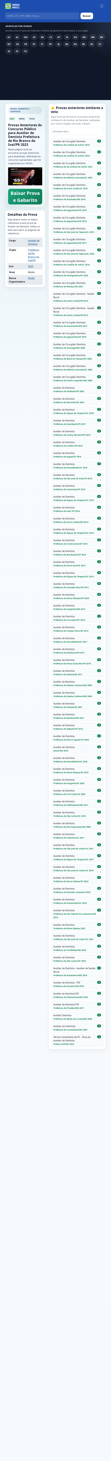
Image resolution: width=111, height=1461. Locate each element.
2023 (30, 266)
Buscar (87, 16)
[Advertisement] (55, 78)
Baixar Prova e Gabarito (25, 196)
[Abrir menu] (102, 6)
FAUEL (31, 278)
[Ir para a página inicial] (12, 6)
